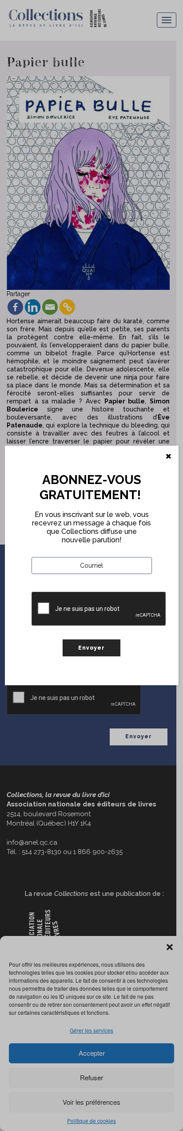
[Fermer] (169, 456)
